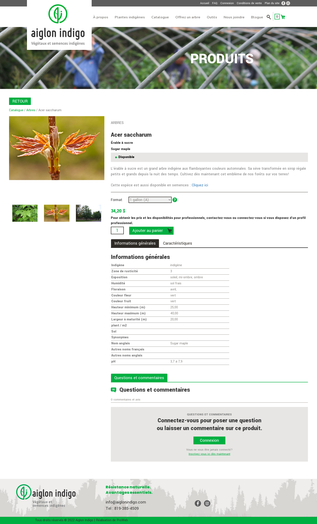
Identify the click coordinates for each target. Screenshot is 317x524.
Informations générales (135, 243)
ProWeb (122, 520)
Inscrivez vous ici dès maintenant (209, 454)
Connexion (227, 3)
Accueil (204, 3)
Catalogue (160, 17)
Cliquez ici (200, 185)
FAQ (214, 3)
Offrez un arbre (187, 17)
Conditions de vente (249, 3)
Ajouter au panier (147, 230)
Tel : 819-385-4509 (122, 508)
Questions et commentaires (139, 378)
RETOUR (20, 101)
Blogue (257, 17)
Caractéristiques (177, 243)
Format (116, 199)
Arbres (30, 110)
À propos (100, 17)
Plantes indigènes (130, 17)
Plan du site (272, 3)
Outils (212, 17)
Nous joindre (234, 17)
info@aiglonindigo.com (126, 502)
